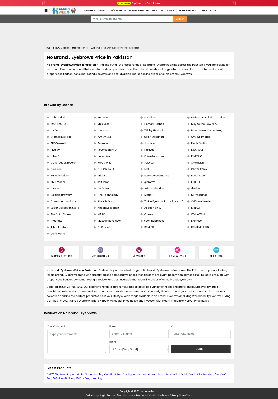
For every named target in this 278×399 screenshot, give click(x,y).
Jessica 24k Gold (176, 374)
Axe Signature (131, 374)
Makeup (76, 47)
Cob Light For (112, 374)
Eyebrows (95, 47)
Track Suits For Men (200, 374)
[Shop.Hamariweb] (63, 10)
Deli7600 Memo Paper (61, 374)
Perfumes (157, 10)
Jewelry (171, 10)
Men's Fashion (117, 10)
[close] (273, 3)
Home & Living (187, 10)
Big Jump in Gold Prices (140, 3)
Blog (213, 10)
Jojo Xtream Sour (153, 374)
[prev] (44, 3)
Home (47, 47)
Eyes (85, 47)
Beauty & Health (139, 10)
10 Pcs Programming (89, 378)
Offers (203, 10)
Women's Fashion (95, 10)
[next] (234, 3)
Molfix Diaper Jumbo (89, 374)
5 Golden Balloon (63, 378)
